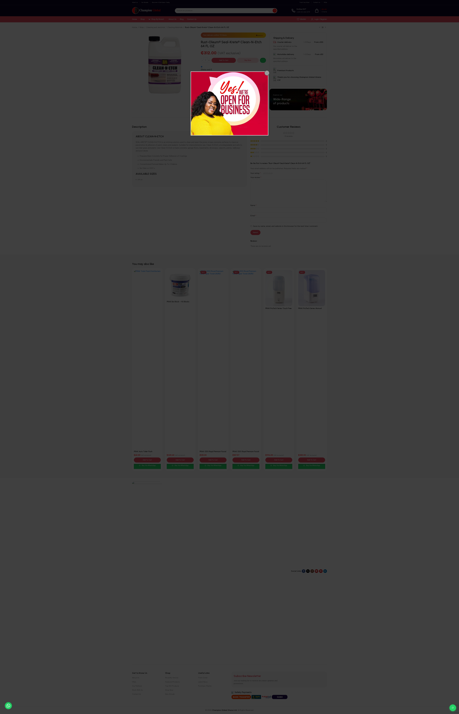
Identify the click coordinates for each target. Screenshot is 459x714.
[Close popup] (267, 73)
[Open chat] (452, 707)
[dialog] (229, 103)
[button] (8, 705)
